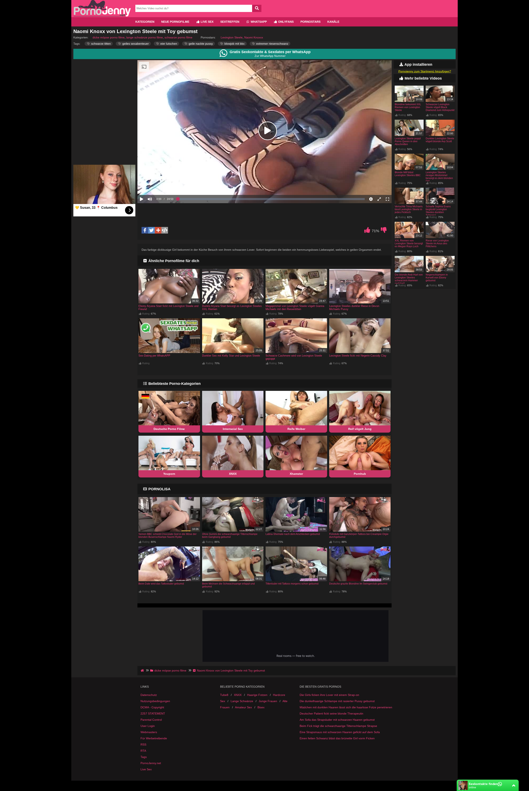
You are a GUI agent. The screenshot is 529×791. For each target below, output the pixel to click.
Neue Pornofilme (175, 21)
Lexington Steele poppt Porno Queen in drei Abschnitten (408, 141)
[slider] (271, 199)
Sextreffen (229, 21)
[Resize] (379, 199)
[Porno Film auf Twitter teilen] (151, 230)
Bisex (260, 707)
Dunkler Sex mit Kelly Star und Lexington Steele (231, 355)
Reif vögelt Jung (360, 429)
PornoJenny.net (151, 763)
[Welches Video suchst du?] (256, 8)
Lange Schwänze (242, 701)
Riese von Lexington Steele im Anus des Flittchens (437, 243)
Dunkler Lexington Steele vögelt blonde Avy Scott (440, 140)
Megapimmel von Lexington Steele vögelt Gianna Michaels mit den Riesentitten (295, 307)
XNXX (233, 473)
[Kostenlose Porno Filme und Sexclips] (102, 15)
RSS (143, 744)
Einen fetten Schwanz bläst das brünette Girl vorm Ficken (337, 738)
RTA (143, 750)
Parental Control (151, 719)
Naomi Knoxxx (253, 37)
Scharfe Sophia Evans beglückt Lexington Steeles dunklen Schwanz (438, 211)
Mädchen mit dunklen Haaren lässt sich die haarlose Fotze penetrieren (346, 707)
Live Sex (206, 21)
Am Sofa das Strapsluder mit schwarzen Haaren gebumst (337, 719)
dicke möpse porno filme (109, 37)
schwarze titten (100, 43)
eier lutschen (168, 43)
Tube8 (224, 695)
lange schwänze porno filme (144, 37)
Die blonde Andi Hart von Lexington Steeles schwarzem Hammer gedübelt (409, 279)
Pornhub (360, 473)
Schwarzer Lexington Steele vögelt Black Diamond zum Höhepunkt (440, 107)
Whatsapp (258, 21)
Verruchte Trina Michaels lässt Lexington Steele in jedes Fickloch (409, 209)
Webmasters (149, 732)
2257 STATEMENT (153, 713)
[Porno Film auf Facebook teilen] (145, 230)
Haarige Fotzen (257, 695)
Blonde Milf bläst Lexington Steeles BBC (408, 174)
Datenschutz (149, 695)
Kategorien (144, 21)
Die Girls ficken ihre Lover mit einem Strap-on (329, 695)
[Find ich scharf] (367, 231)
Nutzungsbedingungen (155, 701)
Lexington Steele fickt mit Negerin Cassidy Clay (357, 355)
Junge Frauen (268, 701)
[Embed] (164, 230)
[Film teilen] (158, 230)
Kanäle (333, 21)
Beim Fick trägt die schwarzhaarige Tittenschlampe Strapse (338, 726)
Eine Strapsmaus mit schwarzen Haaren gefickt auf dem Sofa (340, 732)
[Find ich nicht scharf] (383, 231)
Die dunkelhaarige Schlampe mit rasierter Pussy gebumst (337, 701)
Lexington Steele (232, 37)
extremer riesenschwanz (271, 43)
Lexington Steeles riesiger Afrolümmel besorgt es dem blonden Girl (439, 177)
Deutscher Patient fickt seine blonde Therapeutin (331, 713)
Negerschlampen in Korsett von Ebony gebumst (437, 277)
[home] (142, 670)
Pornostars (310, 21)
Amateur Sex (243, 707)
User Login (148, 726)
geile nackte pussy (200, 43)
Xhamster (296, 473)
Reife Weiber (296, 429)
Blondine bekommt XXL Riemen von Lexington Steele (408, 107)
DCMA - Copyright (152, 707)
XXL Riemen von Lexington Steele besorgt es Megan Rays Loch (409, 243)
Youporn (169, 473)
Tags (144, 757)
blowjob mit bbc (234, 43)
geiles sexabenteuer (135, 43)
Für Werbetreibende (154, 738)
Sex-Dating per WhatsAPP (154, 355)
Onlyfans (285, 21)
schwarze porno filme (178, 37)
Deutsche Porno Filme (169, 429)
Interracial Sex (233, 429)
